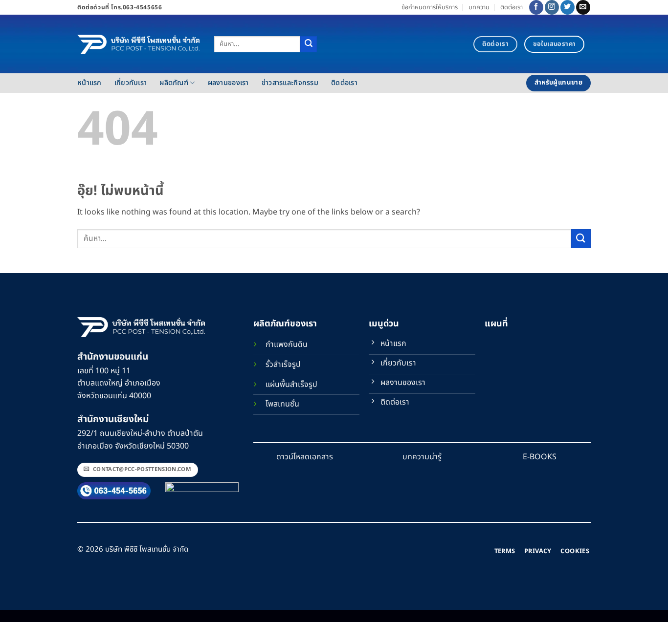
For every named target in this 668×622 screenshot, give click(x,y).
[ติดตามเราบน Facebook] (536, 7)
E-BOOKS (540, 457)
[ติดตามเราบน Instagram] (552, 7)
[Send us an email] (583, 7)
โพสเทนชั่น (282, 404)
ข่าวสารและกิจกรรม (290, 83)
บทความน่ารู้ (422, 457)
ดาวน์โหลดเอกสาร (304, 457)
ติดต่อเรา (511, 7)
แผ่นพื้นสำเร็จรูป (291, 384)
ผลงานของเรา (228, 83)
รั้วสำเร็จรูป (283, 364)
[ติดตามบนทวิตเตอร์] (567, 7)
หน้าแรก (89, 83)
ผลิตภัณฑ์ (173, 83)
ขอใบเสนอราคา (554, 44)
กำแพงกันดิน (287, 344)
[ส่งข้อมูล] (308, 44)
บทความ (479, 7)
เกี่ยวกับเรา (130, 83)
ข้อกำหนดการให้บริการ (429, 7)
